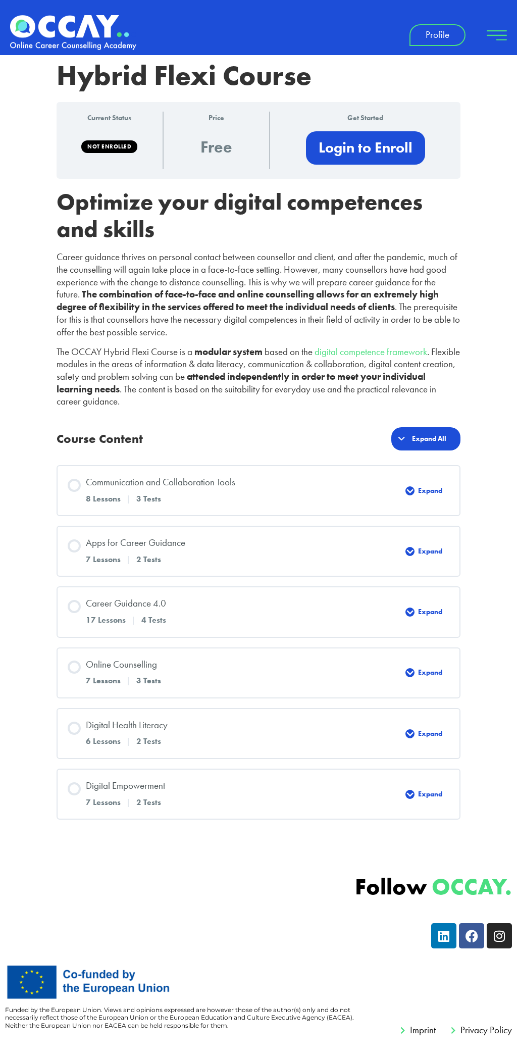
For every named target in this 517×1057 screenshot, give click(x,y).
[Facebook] (471, 935)
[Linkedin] (443, 935)
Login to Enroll (365, 147)
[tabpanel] (258, 298)
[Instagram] (499, 935)
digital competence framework (371, 351)
